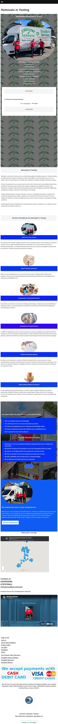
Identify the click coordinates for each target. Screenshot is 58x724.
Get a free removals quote (10, 522)
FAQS (3, 652)
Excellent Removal (7, 660)
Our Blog (4, 647)
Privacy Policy (5, 645)
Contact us (29, 466)
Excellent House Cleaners (9, 657)
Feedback (4, 650)
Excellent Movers (7, 662)
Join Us (3, 640)
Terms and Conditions (8, 642)
